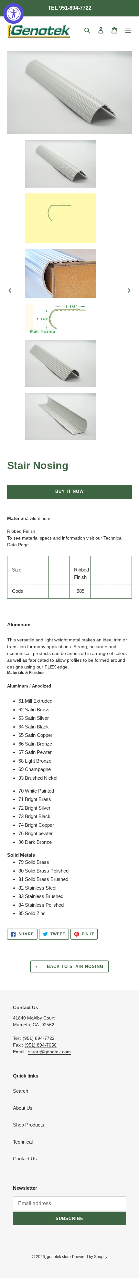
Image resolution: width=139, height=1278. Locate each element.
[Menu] (128, 30)
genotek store (59, 1256)
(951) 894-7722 (39, 1038)
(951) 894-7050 (41, 1045)
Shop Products (28, 1124)
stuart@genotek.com (49, 1051)
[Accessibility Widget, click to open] (13, 13)
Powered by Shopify (89, 1256)
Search (20, 1091)
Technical (23, 1142)
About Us (23, 1108)
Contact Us (25, 1158)
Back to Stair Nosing (74, 966)
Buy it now (69, 491)
